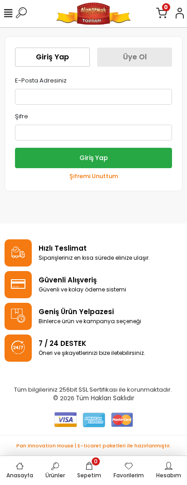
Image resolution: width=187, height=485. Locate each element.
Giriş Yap (93, 157)
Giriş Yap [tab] (52, 57)
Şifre (21, 116)
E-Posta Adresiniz (41, 80)
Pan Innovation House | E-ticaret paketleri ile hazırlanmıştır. (93, 445)
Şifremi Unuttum (93, 176)
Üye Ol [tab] (135, 57)
